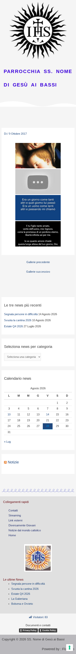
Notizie (13, 462)
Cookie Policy (49, 630)
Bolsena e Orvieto (22, 603)
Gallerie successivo (38, 271)
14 (47, 414)
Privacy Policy (29, 630)
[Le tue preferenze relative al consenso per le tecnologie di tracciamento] (69, 647)
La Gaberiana (19, 598)
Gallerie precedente (38, 262)
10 (9, 414)
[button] (38, 111)
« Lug (7, 441)
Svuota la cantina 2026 (17, 320)
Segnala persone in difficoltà (21, 314)
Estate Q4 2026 (13, 326)
